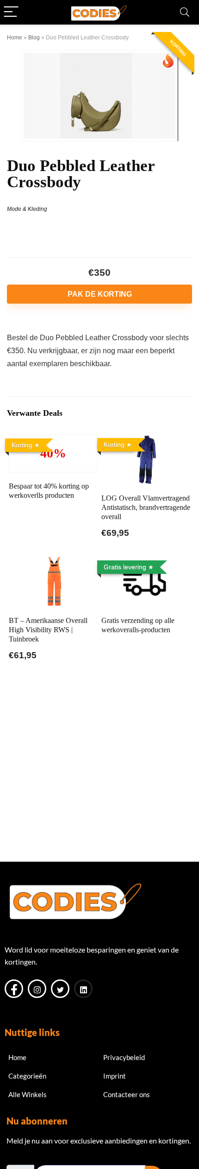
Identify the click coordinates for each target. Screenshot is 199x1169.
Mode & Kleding (27, 209)
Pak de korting (100, 294)
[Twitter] (60, 988)
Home (14, 37)
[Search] (185, 12)
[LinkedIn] (83, 988)
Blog (34, 37)
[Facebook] (14, 988)
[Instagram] (37, 988)
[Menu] (11, 12)
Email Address (28, 1157)
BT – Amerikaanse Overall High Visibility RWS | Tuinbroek (48, 629)
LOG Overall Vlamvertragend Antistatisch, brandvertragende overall (145, 507)
